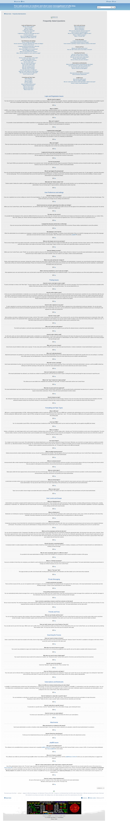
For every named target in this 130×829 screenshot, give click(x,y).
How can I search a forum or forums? (80, 54)
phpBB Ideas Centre (70, 756)
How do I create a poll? (28, 61)
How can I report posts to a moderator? (28, 69)
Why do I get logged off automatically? (28, 36)
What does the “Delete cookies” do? (28, 37)
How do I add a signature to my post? (29, 60)
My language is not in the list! (28, 47)
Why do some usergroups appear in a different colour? (79, 33)
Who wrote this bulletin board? (79, 79)
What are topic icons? (28, 89)
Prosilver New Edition (51, 817)
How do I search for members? (79, 58)
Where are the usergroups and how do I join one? (79, 30)
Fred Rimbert (60, 817)
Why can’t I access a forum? (28, 65)
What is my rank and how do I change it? (28, 51)
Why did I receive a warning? (28, 68)
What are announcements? (28, 85)
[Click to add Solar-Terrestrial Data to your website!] (54, 807)
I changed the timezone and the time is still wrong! (28, 46)
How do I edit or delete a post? (28, 59)
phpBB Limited (45, 747)
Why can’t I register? (28, 29)
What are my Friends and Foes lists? (79, 48)
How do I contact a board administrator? (79, 83)
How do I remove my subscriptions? (79, 68)
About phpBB (50, 748)
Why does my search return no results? (79, 55)
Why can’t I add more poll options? (28, 63)
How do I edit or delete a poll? (28, 64)
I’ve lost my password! (28, 34)
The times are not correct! (28, 44)
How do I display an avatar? (28, 50)
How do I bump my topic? (28, 74)
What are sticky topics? (28, 86)
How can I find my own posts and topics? (79, 59)
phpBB (73, 234)
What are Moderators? (79, 28)
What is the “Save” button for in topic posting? (28, 71)
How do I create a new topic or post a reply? (28, 57)
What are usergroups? (79, 29)
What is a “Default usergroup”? (79, 34)
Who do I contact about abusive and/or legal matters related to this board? (79, 81)
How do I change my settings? (28, 42)
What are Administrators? (79, 26)
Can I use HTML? (28, 80)
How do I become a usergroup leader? (79, 32)
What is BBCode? (28, 78)
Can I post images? (28, 82)
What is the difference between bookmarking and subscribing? (79, 64)
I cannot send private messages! (80, 40)
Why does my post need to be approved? (28, 72)
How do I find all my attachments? (79, 74)
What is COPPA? (28, 28)
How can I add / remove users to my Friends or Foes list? (79, 49)
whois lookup (7, 767)
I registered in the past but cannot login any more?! (28, 33)
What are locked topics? (28, 88)
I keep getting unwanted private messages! (79, 42)
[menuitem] (22, 2)
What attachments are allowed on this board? (79, 73)
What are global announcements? (28, 84)
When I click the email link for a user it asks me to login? (28, 53)
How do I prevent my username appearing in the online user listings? (28, 43)
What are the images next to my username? (28, 49)
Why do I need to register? (28, 26)
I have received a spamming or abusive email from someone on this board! (80, 43)
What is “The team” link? (79, 36)
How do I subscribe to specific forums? (79, 67)
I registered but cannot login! (28, 30)
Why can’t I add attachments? (28, 67)
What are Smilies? (28, 81)
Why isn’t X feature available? (79, 80)
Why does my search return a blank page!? (79, 57)
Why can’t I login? (28, 32)
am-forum (19, 793)
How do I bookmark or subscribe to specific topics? (80, 65)
